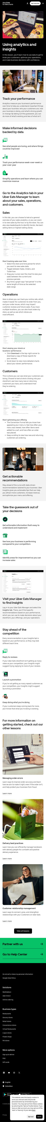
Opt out (30, 1117)
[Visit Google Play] (10, 1095)
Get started (35, 3)
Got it (39, 1117)
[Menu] (43, 3)
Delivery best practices (13, 843)
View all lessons (23, 931)
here (33, 1110)
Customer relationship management (19, 908)
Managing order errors (13, 778)
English (7, 1082)
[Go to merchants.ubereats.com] (8, 3)
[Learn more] (23, 754)
